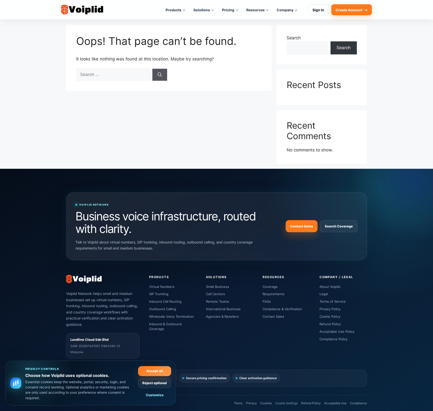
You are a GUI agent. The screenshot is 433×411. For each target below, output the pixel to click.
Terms (238, 403)
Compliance (358, 403)
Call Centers (215, 294)
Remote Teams (217, 301)
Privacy (251, 403)
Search (294, 37)
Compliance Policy (333, 339)
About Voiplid (329, 287)
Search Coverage (339, 226)
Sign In (318, 10)
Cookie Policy (329, 316)
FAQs (267, 301)
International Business (223, 309)
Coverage (270, 287)
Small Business (217, 287)
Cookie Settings (286, 403)
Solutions (201, 10)
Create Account (352, 10)
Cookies (266, 403)
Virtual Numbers (161, 287)
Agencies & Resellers (222, 316)
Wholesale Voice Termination (171, 316)
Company (285, 10)
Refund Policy (330, 324)
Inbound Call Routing (165, 301)
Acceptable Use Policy (336, 332)
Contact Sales (301, 226)
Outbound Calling (162, 309)
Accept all (154, 371)
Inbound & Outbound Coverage (165, 326)
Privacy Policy (330, 309)
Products (173, 10)
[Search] (159, 75)
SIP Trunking (158, 294)
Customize (155, 395)
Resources (255, 10)
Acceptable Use (335, 403)
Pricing (228, 10)
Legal (323, 294)
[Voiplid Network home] (82, 10)
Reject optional (154, 383)
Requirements (273, 294)
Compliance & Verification (282, 309)
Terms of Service (332, 301)
